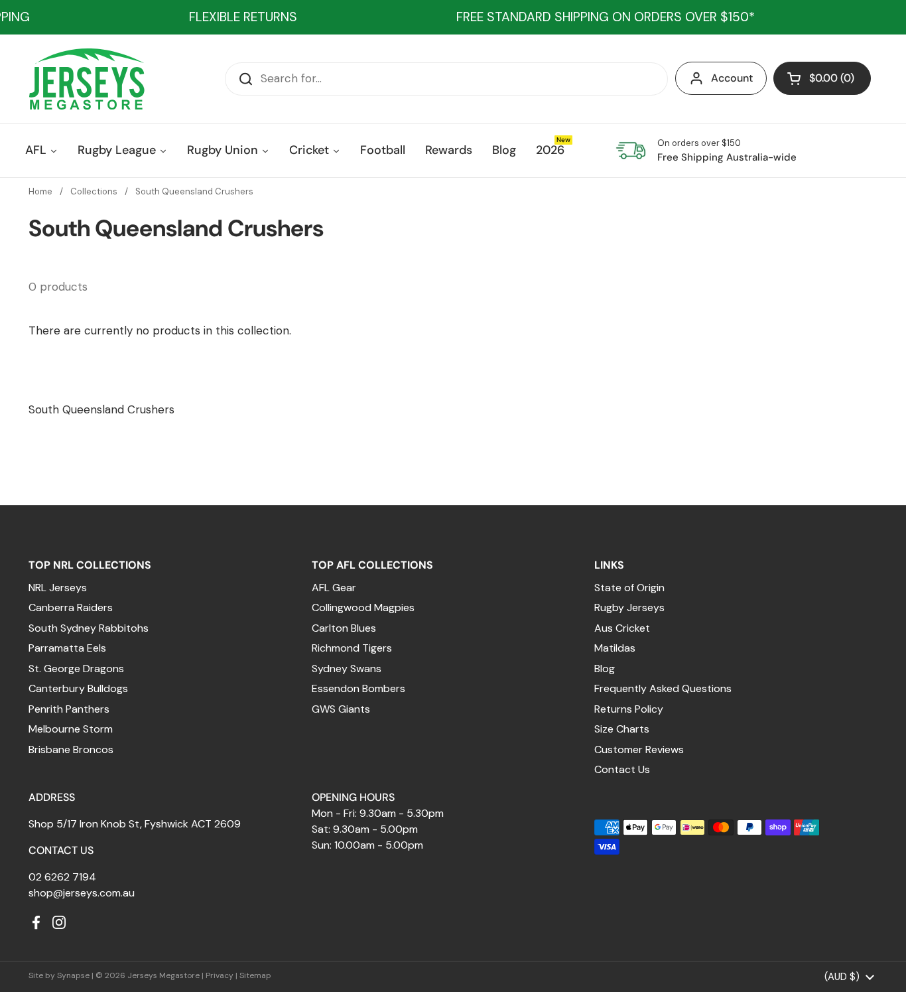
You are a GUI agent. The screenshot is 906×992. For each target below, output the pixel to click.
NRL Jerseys (58, 588)
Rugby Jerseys (629, 607)
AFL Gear (334, 588)
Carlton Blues (344, 628)
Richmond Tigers (352, 648)
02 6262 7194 (62, 877)
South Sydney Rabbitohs (89, 628)
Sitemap (255, 975)
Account (732, 78)
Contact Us (622, 769)
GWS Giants (341, 709)
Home (40, 191)
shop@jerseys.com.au (82, 893)
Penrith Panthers (69, 709)
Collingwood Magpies (363, 607)
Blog (604, 668)
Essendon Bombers (358, 688)
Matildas (614, 648)
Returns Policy (628, 709)
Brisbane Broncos (71, 749)
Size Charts (621, 729)
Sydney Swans (346, 668)
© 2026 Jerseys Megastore (148, 975)
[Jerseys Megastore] (87, 79)
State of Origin (629, 588)
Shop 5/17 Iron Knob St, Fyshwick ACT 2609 (135, 824)
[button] (822, 78)
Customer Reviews (639, 749)
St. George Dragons (76, 668)
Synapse (73, 975)
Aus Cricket (622, 628)
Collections (93, 191)
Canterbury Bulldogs (78, 688)
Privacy (219, 975)
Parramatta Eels (67, 648)
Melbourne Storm (71, 729)
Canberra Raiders (71, 607)
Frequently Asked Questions (663, 688)
